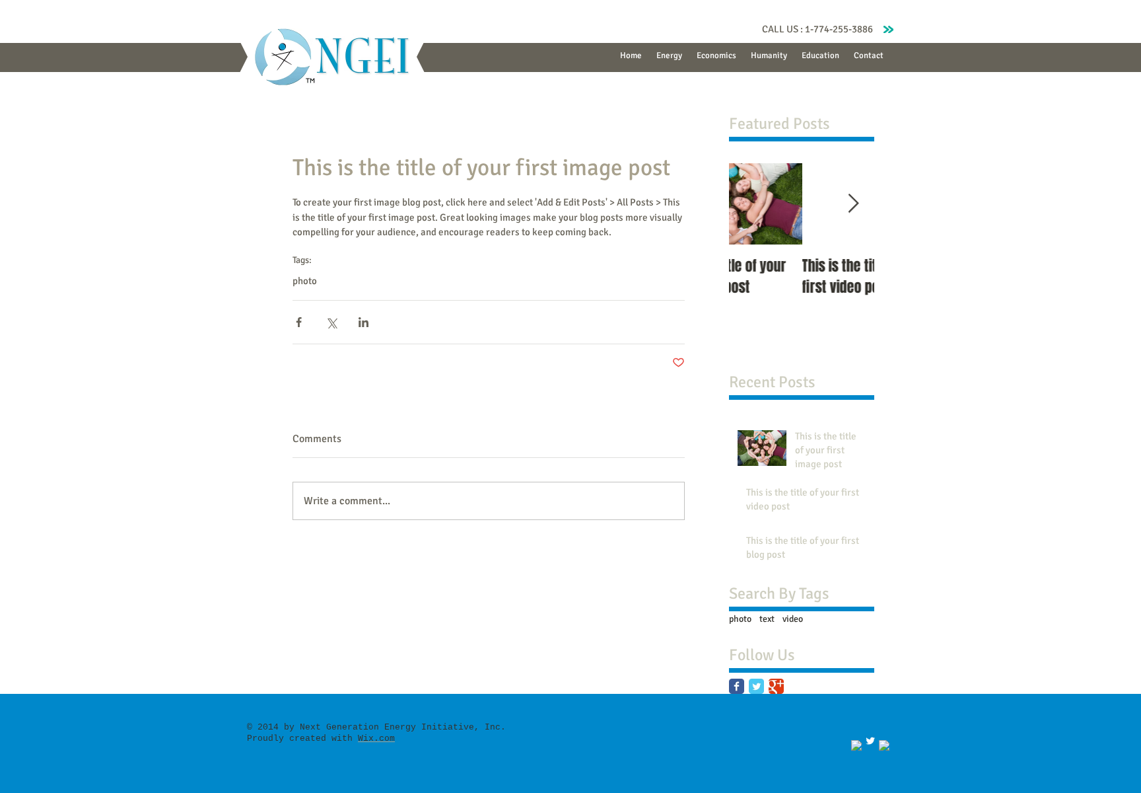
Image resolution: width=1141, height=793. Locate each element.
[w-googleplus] (884, 745)
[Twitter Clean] (870, 741)
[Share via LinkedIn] (363, 322)
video (792, 618)
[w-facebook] (856, 745)
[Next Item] (853, 204)
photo (305, 281)
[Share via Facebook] (299, 322)
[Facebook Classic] (736, 686)
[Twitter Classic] (756, 686)
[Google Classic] (776, 686)
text (767, 618)
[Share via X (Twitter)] (331, 322)
